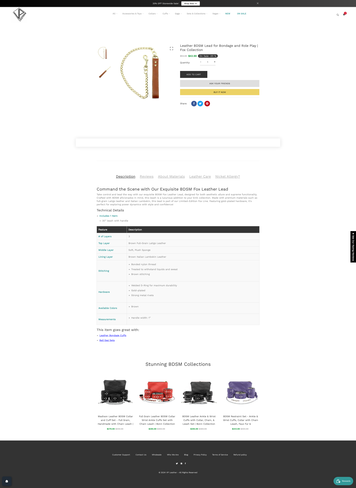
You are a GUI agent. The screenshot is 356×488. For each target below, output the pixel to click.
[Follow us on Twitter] (200, 103)
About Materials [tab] (171, 176)
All (114, 13)
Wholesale (156, 455)
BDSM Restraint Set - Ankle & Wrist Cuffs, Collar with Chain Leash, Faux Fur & (240, 420)
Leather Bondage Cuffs (112, 335)
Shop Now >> (190, 3)
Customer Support (121, 455)
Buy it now (220, 92)
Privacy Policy (200, 455)
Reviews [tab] (147, 176)
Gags (177, 13)
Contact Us (141, 455)
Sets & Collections (196, 13)
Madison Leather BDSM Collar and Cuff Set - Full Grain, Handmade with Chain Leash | (115, 420)
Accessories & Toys (132, 13)
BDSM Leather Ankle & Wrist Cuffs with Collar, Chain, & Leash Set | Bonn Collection (199, 420)
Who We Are (173, 455)
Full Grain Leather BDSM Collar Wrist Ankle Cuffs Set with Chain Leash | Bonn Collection (157, 420)
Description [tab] (125, 176)
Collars (152, 13)
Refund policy (240, 455)
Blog (186, 455)
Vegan (215, 13)
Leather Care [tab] (200, 176)
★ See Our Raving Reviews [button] (353, 247)
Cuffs (165, 13)
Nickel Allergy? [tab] (227, 176)
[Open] (7, 481)
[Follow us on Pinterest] (207, 103)
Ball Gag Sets (107, 340)
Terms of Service (220, 455)
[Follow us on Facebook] (194, 103)
